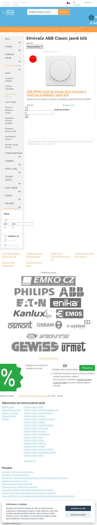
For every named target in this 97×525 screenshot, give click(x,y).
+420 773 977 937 (26, 396)
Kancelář (9, 203)
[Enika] (65, 303)
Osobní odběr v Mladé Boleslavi (39, 425)
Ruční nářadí (11, 187)
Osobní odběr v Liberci (34, 422)
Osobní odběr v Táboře (34, 446)
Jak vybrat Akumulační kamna (15, 475)
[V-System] (78, 325)
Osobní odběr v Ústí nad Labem (38, 449)
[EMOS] (70, 314)
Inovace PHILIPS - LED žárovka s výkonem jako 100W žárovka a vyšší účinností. (38, 496)
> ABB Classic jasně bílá (80, 33)
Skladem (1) (13, 236)
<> (6, 220)
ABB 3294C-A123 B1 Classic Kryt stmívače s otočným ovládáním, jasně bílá (56, 93)
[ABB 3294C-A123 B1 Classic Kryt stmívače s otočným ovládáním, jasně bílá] (60, 71)
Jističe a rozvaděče (9, 87)
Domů (6, 33)
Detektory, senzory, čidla (10, 129)
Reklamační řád (9, 416)
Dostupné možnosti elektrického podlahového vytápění (27, 490)
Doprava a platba (15, 3)
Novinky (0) (13, 245)
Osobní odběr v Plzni (33, 437)
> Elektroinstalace (28, 33)
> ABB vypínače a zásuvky (47, 33)
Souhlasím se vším (78, 508)
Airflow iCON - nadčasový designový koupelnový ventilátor (29, 493)
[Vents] (48, 336)
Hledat (64, 12)
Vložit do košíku (61, 109)
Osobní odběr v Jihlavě (34, 416)
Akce (3, 29)
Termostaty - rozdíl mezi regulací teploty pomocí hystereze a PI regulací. (35, 478)
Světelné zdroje (21, 29)
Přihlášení (76, 5)
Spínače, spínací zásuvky (11, 145)
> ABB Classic (64, 33)
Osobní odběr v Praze (34, 440)
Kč (5, 227)
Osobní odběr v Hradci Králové (38, 413)
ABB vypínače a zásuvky (11, 95)
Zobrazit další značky (48, 358)
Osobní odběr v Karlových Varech (39, 419)
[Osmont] (20, 325)
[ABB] (71, 292)
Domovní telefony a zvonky (9, 110)
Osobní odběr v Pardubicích (37, 434)
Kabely (7, 73)
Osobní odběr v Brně (33, 407)
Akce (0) (12, 240)
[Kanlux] (33, 314)
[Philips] (34, 292)
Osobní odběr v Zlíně (33, 455)
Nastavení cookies (78, 515)
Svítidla (10, 29)
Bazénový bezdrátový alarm (14, 481)
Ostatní (8, 195)
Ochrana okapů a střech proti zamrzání (19, 487)
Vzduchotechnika (51, 29)
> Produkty (15, 33)
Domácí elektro (9, 178)
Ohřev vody (73, 29)
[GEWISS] (35, 346)
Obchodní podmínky (6, 3)
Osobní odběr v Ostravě (35, 431)
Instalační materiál (9, 79)
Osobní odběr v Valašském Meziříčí (40, 452)
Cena (6, 213)
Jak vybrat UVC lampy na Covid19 (17, 472)
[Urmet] (74, 346)
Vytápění (64, 29)
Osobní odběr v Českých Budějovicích (41, 410)
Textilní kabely (10, 102)
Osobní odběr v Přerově (35, 443)
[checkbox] (11, 236)
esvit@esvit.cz (41, 396)
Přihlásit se (87, 368)
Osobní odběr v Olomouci (36, 428)
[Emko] (48, 281)
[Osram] (49, 325)
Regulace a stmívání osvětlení (9, 120)
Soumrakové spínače (10, 137)
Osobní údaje (8, 407)
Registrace (88, 2)
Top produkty (33, 46)
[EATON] (31, 303)
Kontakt (23, 2)
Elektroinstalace (36, 29)
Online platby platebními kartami (17, 484)
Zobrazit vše (29, 461)
